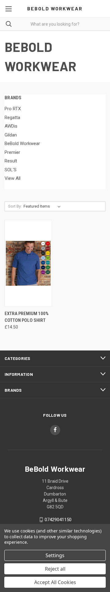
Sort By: (15, 206)
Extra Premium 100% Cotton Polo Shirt (27, 317)
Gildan (11, 135)
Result (11, 161)
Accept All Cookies (55, 582)
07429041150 (58, 519)
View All (12, 178)
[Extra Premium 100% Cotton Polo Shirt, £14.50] (28, 263)
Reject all (55, 568)
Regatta (12, 117)
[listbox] (43, 206)
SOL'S (10, 170)
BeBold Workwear (22, 143)
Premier (12, 152)
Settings (55, 555)
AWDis (11, 126)
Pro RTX (13, 108)
